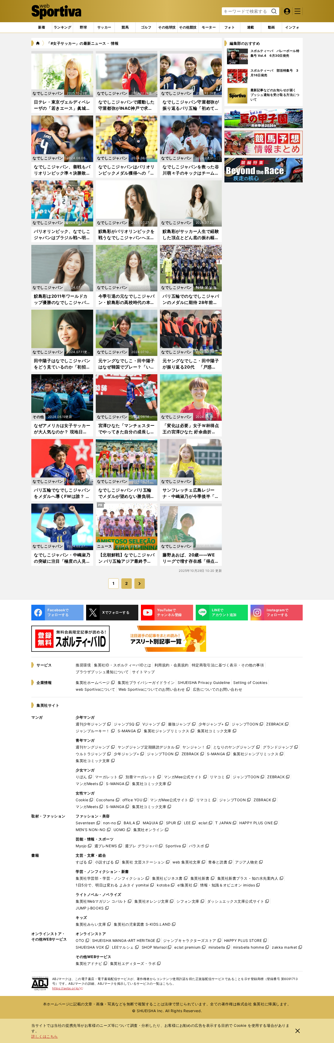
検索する (273, 11)
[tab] (83, 27)
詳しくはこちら (44, 1036)
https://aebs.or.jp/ (67, 988)
